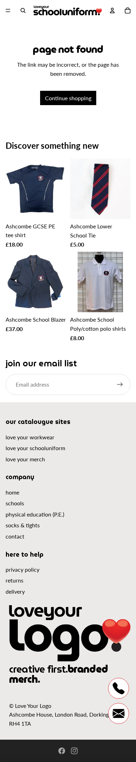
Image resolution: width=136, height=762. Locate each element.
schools (15, 503)
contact (15, 536)
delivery (15, 591)
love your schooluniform (35, 448)
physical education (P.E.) (35, 514)
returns (14, 580)
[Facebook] (62, 751)
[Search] (23, 10)
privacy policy (22, 569)
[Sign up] (120, 384)
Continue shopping (68, 98)
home (12, 492)
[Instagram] (74, 751)
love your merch (25, 459)
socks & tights (23, 525)
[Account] (112, 10)
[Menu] (8, 10)
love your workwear (30, 437)
